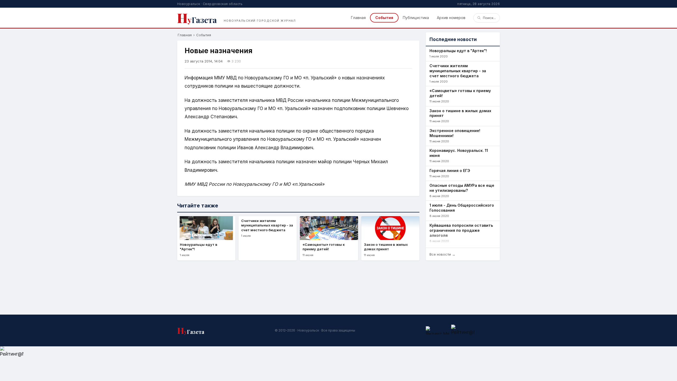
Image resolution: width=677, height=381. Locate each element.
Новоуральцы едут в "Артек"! (458, 50)
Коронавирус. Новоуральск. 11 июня (458, 153)
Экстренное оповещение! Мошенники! (454, 133)
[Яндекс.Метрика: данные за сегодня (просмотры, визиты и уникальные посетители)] (437, 330)
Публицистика (416, 17)
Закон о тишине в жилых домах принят (460, 113)
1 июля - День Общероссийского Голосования (461, 207)
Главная (358, 17)
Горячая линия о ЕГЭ (449, 170)
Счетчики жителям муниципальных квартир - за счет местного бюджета (457, 71)
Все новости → (442, 254)
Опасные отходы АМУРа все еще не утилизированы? (461, 188)
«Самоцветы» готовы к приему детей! (460, 93)
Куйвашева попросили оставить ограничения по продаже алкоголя (461, 230)
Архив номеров (451, 17)
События (384, 17)
